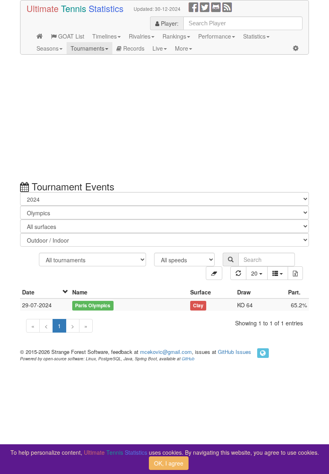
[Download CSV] (295, 273)
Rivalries (139, 36)
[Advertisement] (164, 119)
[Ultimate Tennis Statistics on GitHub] (216, 6)
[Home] (39, 36)
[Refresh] (238, 273)
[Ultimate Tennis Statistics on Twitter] (204, 6)
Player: (169, 23)
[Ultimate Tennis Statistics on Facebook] (193, 6)
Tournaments (87, 48)
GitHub (188, 359)
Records (133, 48)
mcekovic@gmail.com (166, 352)
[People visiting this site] (263, 353)
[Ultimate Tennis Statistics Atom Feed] (227, 6)
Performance (214, 36)
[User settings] (296, 48)
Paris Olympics (92, 305)
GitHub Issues (234, 352)
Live (157, 48)
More (181, 48)
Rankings (174, 36)
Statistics (254, 36)
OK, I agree (168, 463)
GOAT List (70, 36)
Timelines (104, 36)
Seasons (48, 48)
